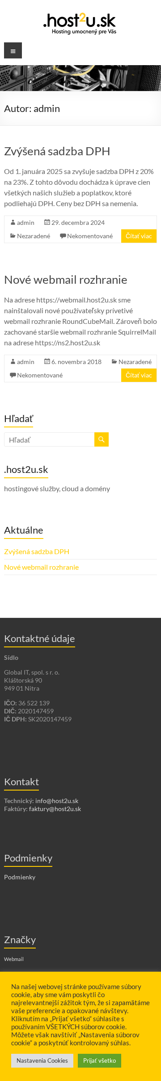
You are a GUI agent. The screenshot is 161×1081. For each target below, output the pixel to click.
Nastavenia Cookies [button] (42, 1060)
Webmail (14, 959)
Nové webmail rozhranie (65, 279)
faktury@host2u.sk (55, 808)
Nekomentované (90, 236)
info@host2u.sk (56, 800)
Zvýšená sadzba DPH (57, 151)
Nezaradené (33, 236)
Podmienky (19, 877)
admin (25, 222)
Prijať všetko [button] (99, 1060)
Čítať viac (139, 236)
